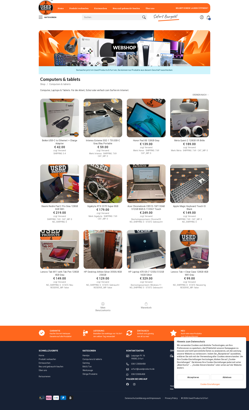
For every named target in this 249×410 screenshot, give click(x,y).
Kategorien (50, 17)
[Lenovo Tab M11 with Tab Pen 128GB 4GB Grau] (59, 249)
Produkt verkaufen (79, 8)
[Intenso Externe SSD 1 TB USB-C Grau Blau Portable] (103, 118)
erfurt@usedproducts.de (142, 369)
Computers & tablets (60, 84)
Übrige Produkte (90, 374)
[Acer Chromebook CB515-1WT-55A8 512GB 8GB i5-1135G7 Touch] (146, 183)
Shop (42, 84)
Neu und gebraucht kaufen (126, 8)
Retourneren (44, 376)
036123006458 (138, 374)
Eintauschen (100, 8)
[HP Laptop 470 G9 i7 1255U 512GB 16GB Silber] (146, 249)
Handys (86, 355)
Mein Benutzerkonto (103, 309)
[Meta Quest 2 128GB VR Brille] (189, 118)
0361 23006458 (138, 364)
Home (61, 8)
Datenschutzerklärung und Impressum (143, 398)
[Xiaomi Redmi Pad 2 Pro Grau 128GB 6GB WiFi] (59, 183)
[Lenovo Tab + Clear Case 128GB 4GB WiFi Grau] (189, 249)
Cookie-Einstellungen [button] (210, 384)
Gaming (86, 363)
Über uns (150, 8)
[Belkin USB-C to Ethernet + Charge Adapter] (59, 118)
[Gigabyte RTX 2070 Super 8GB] (103, 183)
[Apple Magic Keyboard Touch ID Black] (189, 183)
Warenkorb (146, 307)
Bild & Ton (87, 366)
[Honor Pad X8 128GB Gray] (146, 118)
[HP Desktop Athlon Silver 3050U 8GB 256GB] (103, 249)
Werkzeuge (88, 370)
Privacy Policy (171, 398)
